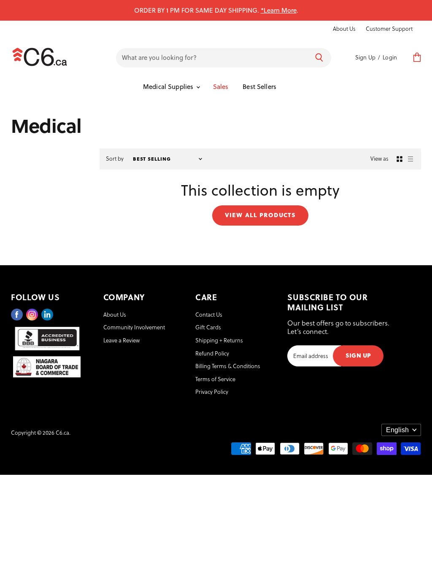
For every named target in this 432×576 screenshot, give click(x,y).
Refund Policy (212, 353)
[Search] (319, 57)
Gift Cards (208, 327)
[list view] (410, 159)
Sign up (358, 355)
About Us (344, 28)
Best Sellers (259, 86)
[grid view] (399, 159)
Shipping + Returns (219, 340)
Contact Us (208, 314)
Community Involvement (134, 327)
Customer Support (389, 28)
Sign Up (365, 57)
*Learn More (279, 10)
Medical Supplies (169, 86)
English (397, 429)
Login (390, 57)
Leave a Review (121, 340)
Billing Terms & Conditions (227, 366)
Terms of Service (215, 379)
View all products (260, 214)
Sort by (115, 158)
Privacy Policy (211, 392)
